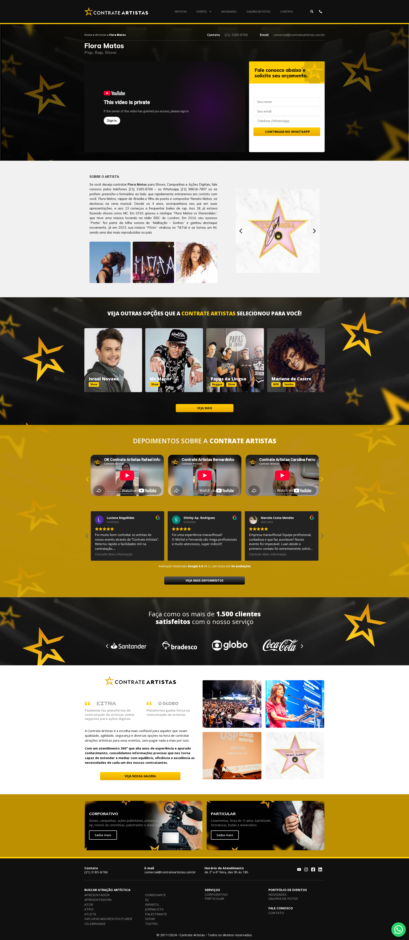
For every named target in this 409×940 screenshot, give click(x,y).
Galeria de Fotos (258, 11)
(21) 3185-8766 (96, 870)
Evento (202, 11)
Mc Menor (160, 379)
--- (113, 355)
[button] (241, 231)
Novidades (229, 11)
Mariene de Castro (291, 379)
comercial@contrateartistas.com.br (170, 870)
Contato (286, 11)
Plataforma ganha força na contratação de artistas (168, 712)
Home (88, 35)
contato (204, 194)
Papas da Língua (228, 379)
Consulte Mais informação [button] (113, 554)
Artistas (181, 11)
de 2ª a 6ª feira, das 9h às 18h (226, 870)
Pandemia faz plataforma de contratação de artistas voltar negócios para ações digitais (110, 714)
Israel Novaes (103, 379)
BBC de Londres (166, 218)
